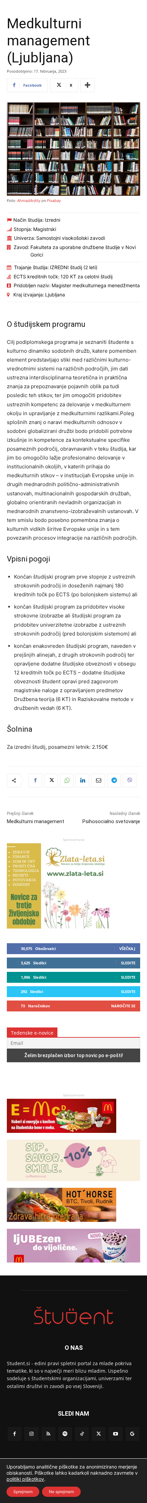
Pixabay (54, 200)
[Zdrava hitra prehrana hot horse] (61, 1225)
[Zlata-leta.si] (58, 926)
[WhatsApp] (67, 780)
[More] (87, 85)
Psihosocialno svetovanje (111, 821)
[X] (51, 780)
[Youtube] (115, 1434)
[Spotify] (65, 1434)
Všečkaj (127, 948)
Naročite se (123, 1005)
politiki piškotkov (25, 1479)
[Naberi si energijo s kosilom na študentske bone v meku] (61, 1136)
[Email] (98, 780)
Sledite (128, 962)
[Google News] (132, 1434)
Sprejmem (22, 1491)
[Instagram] (31, 1434)
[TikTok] (82, 1434)
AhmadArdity (28, 200)
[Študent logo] (73, 1315)
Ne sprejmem (61, 1491)
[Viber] (129, 780)
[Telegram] (114, 780)
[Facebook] (35, 780)
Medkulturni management (35, 821)
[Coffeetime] (73, 1184)
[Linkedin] (82, 780)
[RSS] (48, 1434)
